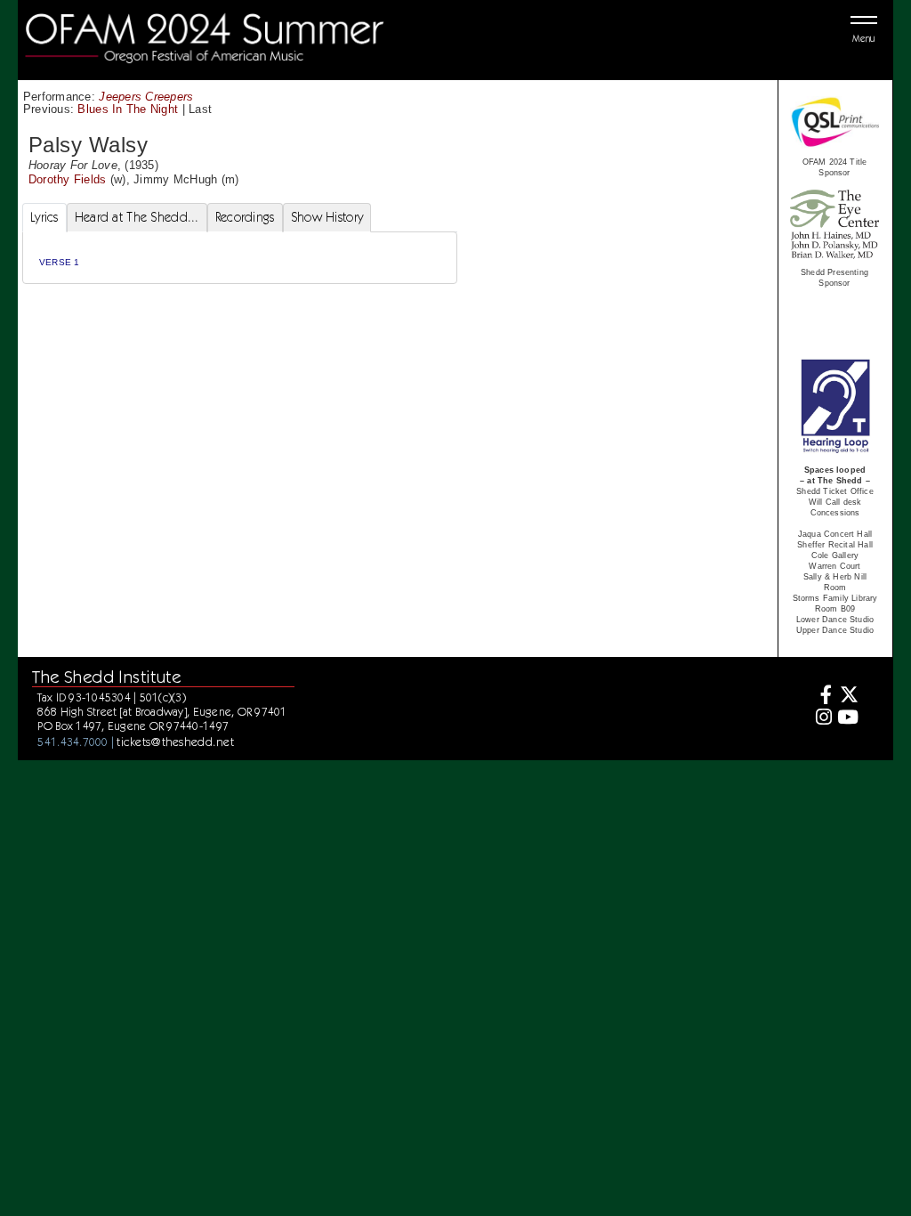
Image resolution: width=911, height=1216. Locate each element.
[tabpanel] (239, 257)
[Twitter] (847, 696)
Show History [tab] (327, 217)
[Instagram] (821, 719)
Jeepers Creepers (146, 96)
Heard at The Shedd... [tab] (137, 217)
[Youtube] (847, 719)
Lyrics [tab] (44, 217)
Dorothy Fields (67, 179)
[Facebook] (821, 696)
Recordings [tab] (245, 217)
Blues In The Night (127, 109)
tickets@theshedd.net (175, 741)
